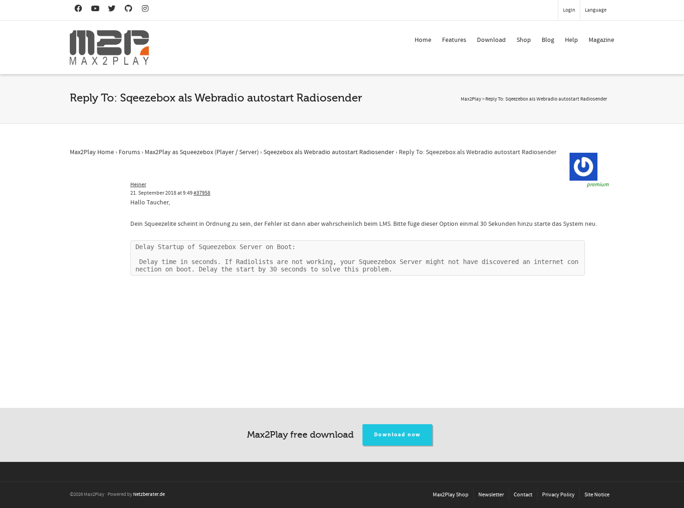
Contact (523, 494)
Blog (548, 40)
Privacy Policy (558, 494)
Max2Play (471, 99)
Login (569, 10)
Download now (397, 435)
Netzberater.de (149, 494)
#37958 (202, 193)
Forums (129, 152)
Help (571, 40)
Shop (523, 40)
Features (454, 40)
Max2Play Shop (451, 494)
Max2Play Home (92, 152)
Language (595, 10)
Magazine (601, 40)
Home (423, 40)
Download (491, 40)
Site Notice (597, 494)
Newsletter (491, 494)
